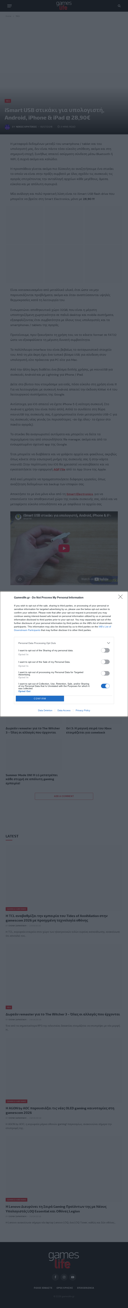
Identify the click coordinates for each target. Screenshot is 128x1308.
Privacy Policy (83, 710)
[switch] (105, 650)
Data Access (64, 710)
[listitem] (64, 643)
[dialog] (64, 654)
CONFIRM (40, 698)
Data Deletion (45, 710)
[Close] (121, 598)
